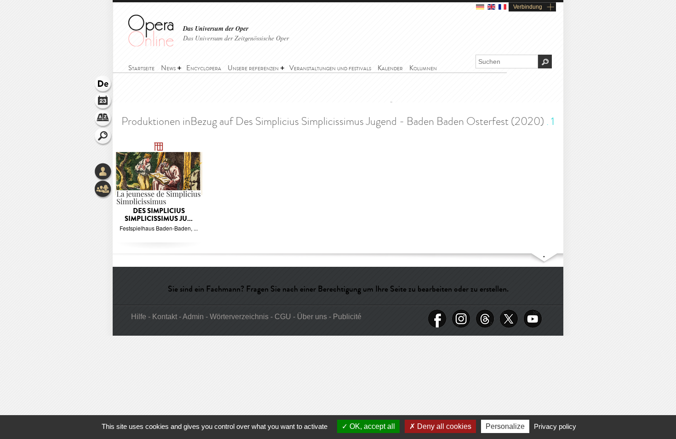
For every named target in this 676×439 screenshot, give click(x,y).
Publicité (347, 317)
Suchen (103, 137)
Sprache (103, 84)
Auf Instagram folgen (461, 319)
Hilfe (139, 317)
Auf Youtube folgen (533, 319)
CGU (284, 317)
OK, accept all (371, 426)
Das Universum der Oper (215, 28)
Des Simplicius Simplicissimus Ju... (159, 215)
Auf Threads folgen (485, 319)
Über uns (313, 317)
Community (103, 189)
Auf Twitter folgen (509, 319)
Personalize (505, 426)
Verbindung (527, 7)
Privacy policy (555, 426)
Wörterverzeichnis (103, 119)
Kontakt (165, 317)
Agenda (103, 102)
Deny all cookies (443, 426)
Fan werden (437, 319)
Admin (193, 317)
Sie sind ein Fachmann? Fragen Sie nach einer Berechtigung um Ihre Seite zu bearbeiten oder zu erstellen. (338, 289)
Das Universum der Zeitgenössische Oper (236, 38)
